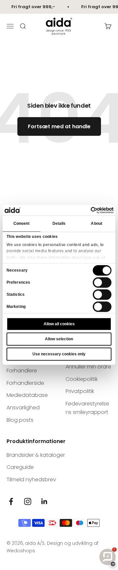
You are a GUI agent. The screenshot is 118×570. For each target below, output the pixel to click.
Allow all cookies (59, 324)
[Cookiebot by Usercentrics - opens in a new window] (85, 210)
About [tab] (96, 224)
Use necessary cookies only (59, 354)
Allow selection (59, 339)
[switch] (102, 282)
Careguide (20, 467)
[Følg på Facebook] (11, 501)
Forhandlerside (25, 383)
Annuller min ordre (88, 366)
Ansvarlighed (23, 407)
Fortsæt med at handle (59, 126)
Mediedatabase (27, 395)
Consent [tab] (21, 224)
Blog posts (20, 420)
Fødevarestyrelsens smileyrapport (87, 408)
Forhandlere (22, 370)
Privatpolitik (80, 391)
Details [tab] (59, 224)
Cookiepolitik (82, 379)
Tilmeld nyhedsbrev (31, 479)
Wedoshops (21, 550)
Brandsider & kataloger (36, 455)
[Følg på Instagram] (27, 501)
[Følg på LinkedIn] (44, 501)
